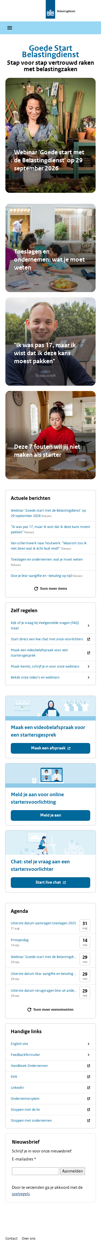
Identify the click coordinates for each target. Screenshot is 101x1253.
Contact (11, 1238)
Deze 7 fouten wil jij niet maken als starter (47, 451)
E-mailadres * (24, 1159)
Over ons (29, 1238)
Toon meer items (53, 589)
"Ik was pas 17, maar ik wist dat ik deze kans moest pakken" (45, 353)
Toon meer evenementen (53, 1009)
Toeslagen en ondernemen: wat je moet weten (49, 259)
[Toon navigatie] (9, 27)
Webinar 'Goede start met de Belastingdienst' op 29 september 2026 (49, 160)
